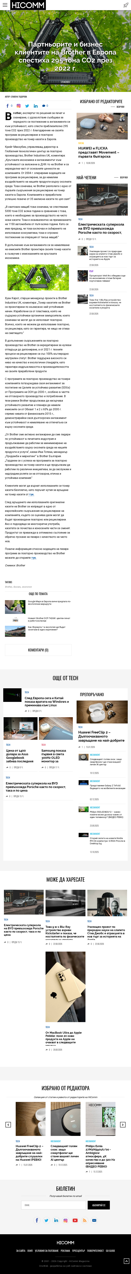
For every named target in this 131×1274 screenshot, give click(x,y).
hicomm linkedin (56, 1220)
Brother (8, 587)
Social (81, 143)
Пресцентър (78, 1250)
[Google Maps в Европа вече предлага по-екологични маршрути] (15, 607)
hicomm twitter (46, 1220)
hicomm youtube (75, 1220)
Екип (30, 1250)
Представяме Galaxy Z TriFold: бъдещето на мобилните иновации (107, 787)
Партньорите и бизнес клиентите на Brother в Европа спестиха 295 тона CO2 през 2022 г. (65, 56)
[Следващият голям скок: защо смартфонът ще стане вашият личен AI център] (84, 757)
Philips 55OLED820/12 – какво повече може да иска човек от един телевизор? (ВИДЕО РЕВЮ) (106, 814)
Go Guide (110, 1250)
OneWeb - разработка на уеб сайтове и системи (65, 1266)
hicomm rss (84, 1220)
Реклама (65, 1250)
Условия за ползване (47, 1250)
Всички (120, 106)
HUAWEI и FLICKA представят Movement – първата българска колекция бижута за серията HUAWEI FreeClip (99, 156)
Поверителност (95, 1250)
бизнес (17, 587)
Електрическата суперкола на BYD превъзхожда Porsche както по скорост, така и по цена (101, 230)
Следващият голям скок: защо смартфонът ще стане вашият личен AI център (106, 762)
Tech (65, 31)
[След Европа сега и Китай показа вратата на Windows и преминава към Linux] (12, 695)
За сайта (20, 1250)
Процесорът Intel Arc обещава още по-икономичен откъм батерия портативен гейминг (107, 278)
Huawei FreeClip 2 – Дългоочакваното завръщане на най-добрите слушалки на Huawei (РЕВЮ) (102, 738)
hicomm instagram (65, 1220)
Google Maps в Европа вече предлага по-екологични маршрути (49, 602)
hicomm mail (94, 1220)
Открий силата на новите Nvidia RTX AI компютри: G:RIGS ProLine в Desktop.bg (107, 841)
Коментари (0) (38, 650)
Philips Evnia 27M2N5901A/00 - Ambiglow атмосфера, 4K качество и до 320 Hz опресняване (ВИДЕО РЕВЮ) (100, 1156)
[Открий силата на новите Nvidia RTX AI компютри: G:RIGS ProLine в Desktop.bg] (84, 835)
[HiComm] (28, 5)
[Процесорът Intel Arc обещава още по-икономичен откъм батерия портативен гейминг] (83, 277)
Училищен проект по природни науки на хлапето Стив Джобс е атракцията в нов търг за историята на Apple (105, 255)
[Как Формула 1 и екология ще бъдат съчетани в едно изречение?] (15, 631)
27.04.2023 (65, 82)
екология (27, 587)
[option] (102, 255)
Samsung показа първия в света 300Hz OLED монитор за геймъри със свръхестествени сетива (54, 761)
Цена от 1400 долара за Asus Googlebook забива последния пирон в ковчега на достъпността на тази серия (20, 761)
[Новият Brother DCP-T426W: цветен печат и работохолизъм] (15, 620)
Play (91, 271)
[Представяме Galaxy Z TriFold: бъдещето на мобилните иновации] (84, 783)
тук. (31, 494)
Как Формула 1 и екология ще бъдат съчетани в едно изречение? (47, 628)
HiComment (95, 754)
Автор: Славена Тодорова (16, 96)
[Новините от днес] (126, 5)
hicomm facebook (37, 1220)
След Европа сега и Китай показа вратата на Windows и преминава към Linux (47, 701)
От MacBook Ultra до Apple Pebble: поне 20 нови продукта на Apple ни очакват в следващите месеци (64, 1039)
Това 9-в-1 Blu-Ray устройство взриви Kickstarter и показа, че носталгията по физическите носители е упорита (105, 304)
